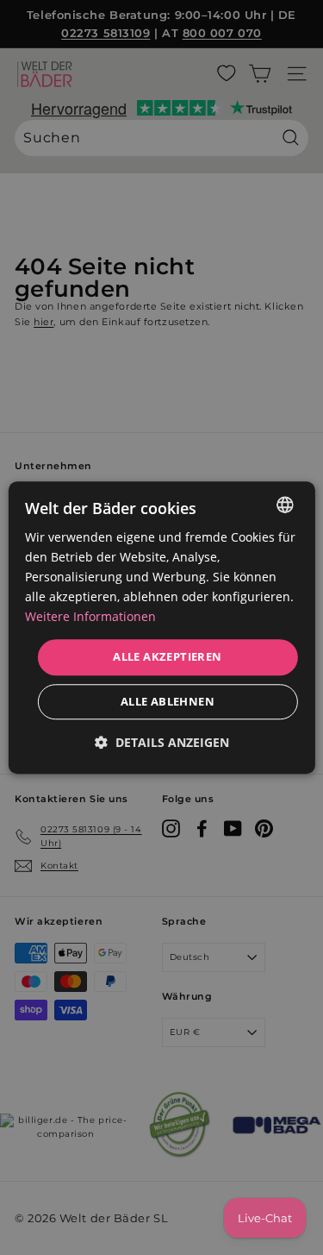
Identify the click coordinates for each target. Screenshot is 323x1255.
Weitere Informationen (90, 617)
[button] (162, 742)
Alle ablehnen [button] (167, 701)
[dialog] (161, 627)
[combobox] (285, 504)
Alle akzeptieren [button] (167, 657)
